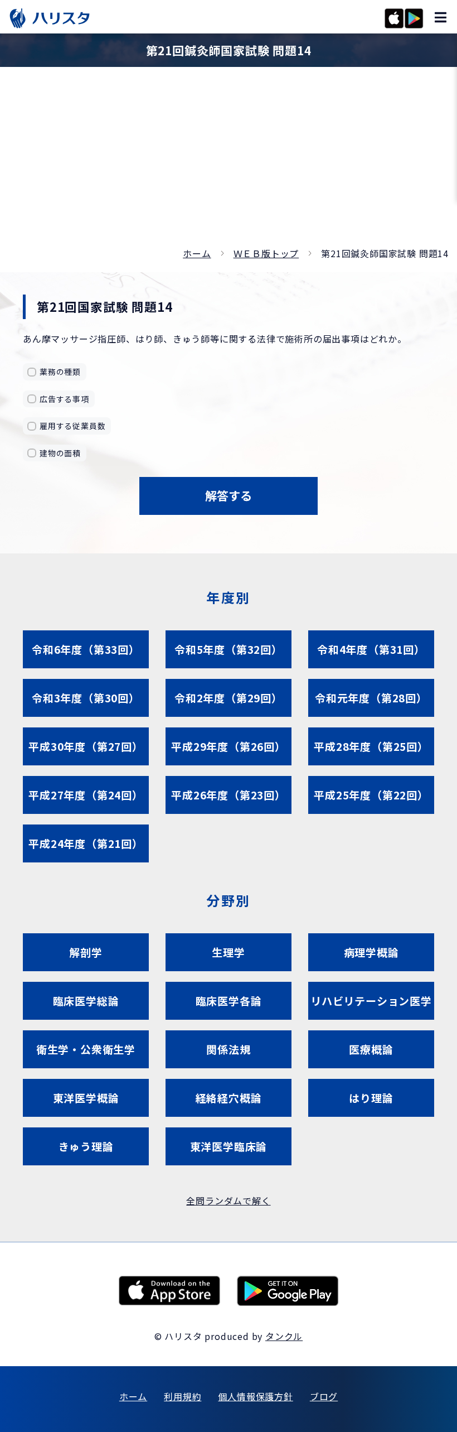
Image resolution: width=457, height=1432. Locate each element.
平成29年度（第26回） (228, 746)
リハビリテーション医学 (371, 1000)
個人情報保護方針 (255, 1396)
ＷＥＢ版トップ (266, 253)
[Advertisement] (228, 162)
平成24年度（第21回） (85, 843)
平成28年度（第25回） (371, 746)
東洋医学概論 (86, 1097)
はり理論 (371, 1097)
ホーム (197, 253)
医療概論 (371, 1049)
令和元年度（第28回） (371, 697)
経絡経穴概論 (229, 1097)
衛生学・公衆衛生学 (85, 1049)
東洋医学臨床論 (229, 1146)
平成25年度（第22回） (371, 794)
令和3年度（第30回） (86, 697)
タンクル (284, 1336)
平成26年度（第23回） (228, 794)
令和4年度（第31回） (371, 649)
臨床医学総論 (86, 1000)
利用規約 (182, 1396)
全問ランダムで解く (228, 1200)
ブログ (324, 1396)
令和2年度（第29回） (228, 697)
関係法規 (228, 1049)
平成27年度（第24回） (85, 794)
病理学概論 (371, 952)
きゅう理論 (86, 1146)
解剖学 (85, 952)
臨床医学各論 (229, 1000)
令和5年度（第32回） (228, 649)
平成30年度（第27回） (85, 746)
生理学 (228, 952)
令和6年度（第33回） (86, 649)
